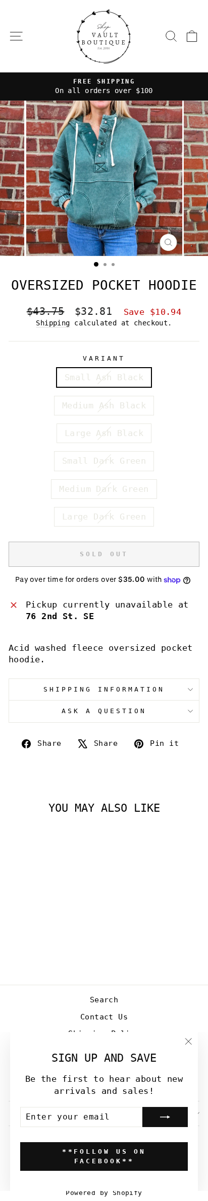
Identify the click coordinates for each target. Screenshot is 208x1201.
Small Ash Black (104, 377)
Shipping (53, 323)
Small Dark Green (104, 461)
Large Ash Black (104, 433)
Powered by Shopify (104, 1192)
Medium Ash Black (104, 405)
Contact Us (104, 1016)
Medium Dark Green (103, 489)
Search (104, 999)
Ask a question (104, 711)
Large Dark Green (104, 517)
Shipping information (104, 689)
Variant (104, 358)
